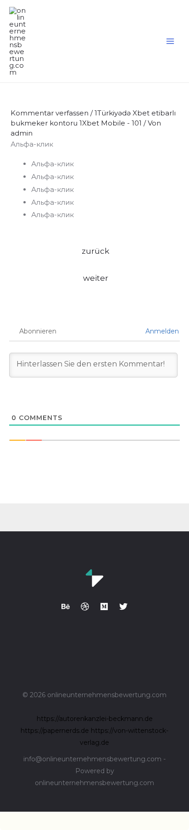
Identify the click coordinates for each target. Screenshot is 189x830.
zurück (95, 251)
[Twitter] (123, 606)
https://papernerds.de (55, 730)
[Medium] (104, 606)
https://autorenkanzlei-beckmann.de (95, 719)
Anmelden (161, 331)
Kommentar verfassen (50, 113)
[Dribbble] (85, 606)
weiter (95, 278)
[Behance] (65, 606)
